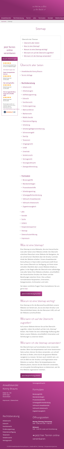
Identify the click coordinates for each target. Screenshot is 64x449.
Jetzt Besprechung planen (31, 375)
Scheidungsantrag (29, 191)
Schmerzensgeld (28, 132)
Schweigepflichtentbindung (32, 195)
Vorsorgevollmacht (29, 163)
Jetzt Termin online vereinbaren (9, 50)
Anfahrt (24, 223)
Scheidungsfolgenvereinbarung (33, 129)
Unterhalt (26, 151)
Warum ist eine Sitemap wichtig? (35, 49)
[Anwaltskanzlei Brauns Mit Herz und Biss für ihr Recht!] (9, 42)
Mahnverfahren (28, 110)
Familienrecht (27, 102)
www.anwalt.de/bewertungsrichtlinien (11, 109)
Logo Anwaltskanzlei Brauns (14, 8)
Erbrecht (26, 98)
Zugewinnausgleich (29, 206)
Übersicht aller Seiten (31, 43)
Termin (28, 18)
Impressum (26, 238)
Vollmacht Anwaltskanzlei (32, 199)
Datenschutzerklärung (29, 234)
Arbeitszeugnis (28, 91)
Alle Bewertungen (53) (9, 69)
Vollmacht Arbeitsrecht (31, 203)
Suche (24, 219)
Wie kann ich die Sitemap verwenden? (37, 56)
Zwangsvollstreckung (30, 167)
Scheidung (26, 125)
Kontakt (50, 18)
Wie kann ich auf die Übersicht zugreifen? (39, 53)
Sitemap (24, 231)
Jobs (34, 18)
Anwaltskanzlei (6, 18)
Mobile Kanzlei (28, 117)
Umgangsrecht (28, 144)
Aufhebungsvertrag (29, 95)
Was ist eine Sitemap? (32, 46)
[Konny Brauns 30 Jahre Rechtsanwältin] (57, 8)
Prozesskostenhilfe (29, 187)
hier (26, 289)
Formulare (42, 18)
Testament (26, 140)
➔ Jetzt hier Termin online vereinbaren (46, 437)
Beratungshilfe (28, 180)
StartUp (25, 136)
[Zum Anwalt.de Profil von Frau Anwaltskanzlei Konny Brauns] (16, 407)
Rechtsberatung (18, 18)
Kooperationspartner (29, 227)
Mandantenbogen (29, 184)
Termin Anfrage (27, 75)
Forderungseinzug (29, 106)
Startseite (3, 21)
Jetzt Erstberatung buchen (31, 294)
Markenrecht (27, 114)
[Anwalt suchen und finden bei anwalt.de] (9, 112)
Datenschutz (14, 400)
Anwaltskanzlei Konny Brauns (32, 71)
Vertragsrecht (27, 159)
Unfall (25, 148)
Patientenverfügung (30, 121)
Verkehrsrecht (28, 155)
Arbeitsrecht (27, 87)
